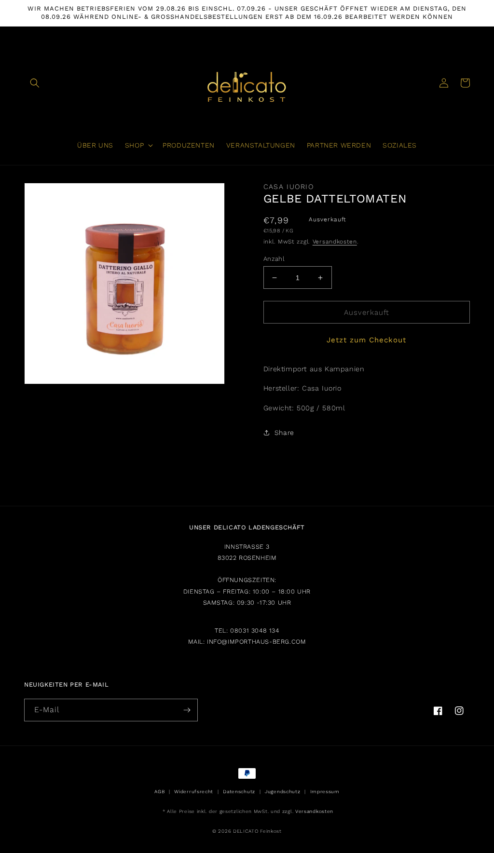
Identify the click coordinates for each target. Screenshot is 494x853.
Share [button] (284, 432)
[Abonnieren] (186, 710)
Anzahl (274, 258)
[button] (34, 83)
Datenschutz (239, 791)
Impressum (325, 791)
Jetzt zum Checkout (366, 340)
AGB (159, 791)
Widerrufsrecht (193, 791)
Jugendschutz (282, 791)
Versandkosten (335, 241)
